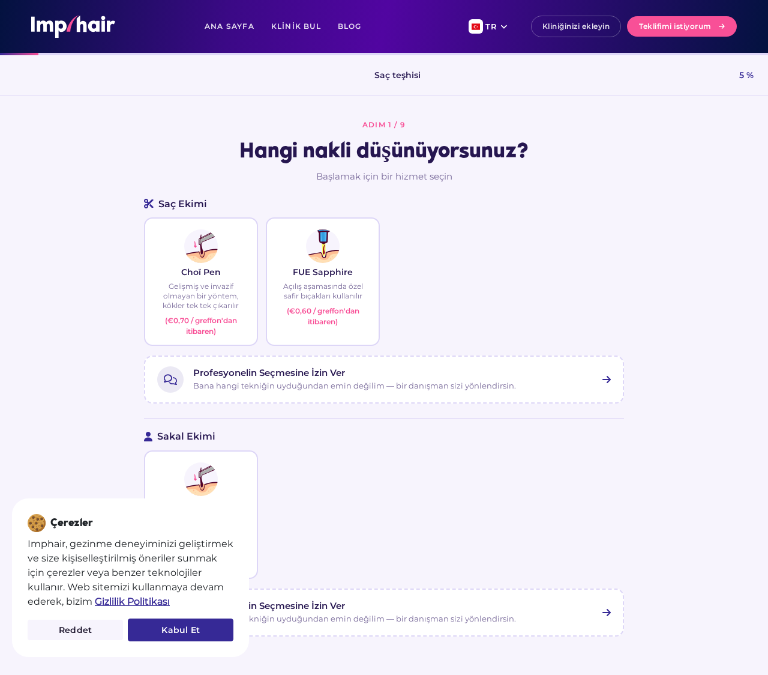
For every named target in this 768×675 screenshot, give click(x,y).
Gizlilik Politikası (132, 601)
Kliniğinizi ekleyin (576, 26)
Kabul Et (180, 630)
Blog (350, 26)
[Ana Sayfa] (73, 26)
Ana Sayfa (229, 26)
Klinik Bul (296, 26)
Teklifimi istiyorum (675, 26)
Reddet (75, 630)
